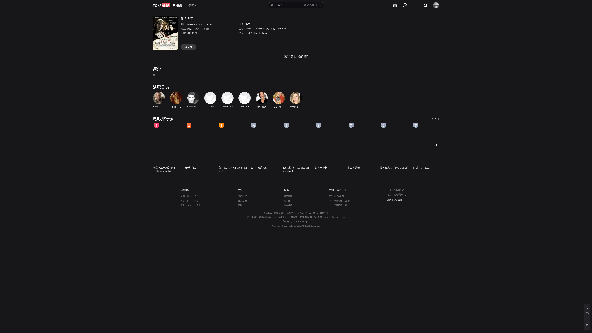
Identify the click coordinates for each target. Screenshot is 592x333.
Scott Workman (283, 29)
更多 (434, 119)
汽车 (189, 201)
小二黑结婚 (353, 167)
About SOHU (312, 213)
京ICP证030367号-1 (300, 221)
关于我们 (288, 201)
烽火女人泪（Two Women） (395, 167)
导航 (191, 5)
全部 (182, 196)
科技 (196, 201)
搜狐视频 (161, 5)
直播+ (347, 201)
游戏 (196, 196)
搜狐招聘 (278, 213)
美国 (248, 24)
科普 (182, 201)
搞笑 (189, 205)
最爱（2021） (192, 167)
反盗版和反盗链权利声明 (300, 217)
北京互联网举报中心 (397, 194)
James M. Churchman (255, 29)
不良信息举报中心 (395, 190)
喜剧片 (190, 29)
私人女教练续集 (258, 167)
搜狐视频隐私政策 (267, 217)
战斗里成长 (321, 167)
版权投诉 (288, 205)
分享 (189, 47)
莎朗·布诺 (270, 29)
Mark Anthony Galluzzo (256, 33)
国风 (182, 205)
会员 (241, 190)
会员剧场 (242, 201)
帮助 (240, 205)
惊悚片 (207, 29)
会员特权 (242, 196)
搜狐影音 (338, 201)
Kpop (189, 196)
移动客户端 (339, 196)
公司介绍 (324, 213)
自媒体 (184, 190)
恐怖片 (198, 29)
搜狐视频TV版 (340, 205)
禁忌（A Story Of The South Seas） (232, 169)
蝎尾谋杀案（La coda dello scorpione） (297, 169)
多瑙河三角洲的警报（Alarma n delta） (164, 169)
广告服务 (289, 213)
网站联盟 (288, 196)
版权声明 (282, 217)
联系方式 (299, 213)
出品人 (197, 205)
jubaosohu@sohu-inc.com (333, 217)
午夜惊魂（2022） (422, 167)
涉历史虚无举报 (394, 200)
